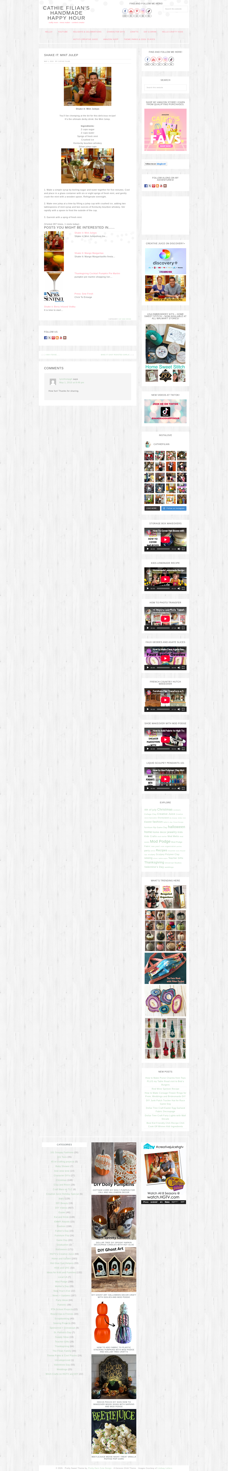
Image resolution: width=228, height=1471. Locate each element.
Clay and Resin (62, 1185)
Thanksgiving (154, 862)
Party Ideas (62, 1300)
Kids (180, 832)
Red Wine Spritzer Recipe (165, 1089)
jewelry (172, 832)
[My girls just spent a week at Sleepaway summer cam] (171, 477)
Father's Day (62, 1231)
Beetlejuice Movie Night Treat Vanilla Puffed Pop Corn (114, 1458)
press (153, 851)
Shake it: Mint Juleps (86, 233)
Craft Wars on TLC (62, 1189)
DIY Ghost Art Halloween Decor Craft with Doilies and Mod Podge (114, 1296)
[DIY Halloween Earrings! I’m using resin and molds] (182, 488)
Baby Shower (63, 1166)
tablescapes (163, 858)
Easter (148, 822)
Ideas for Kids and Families (61, 1272)
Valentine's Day (154, 866)
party (147, 850)
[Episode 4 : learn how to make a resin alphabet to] (182, 477)
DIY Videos (61, 1208)
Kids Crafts (150, 836)
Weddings (62, 1369)
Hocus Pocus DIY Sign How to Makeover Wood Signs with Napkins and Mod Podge (113, 1404)
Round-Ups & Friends (62, 1314)
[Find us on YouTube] (61, 337)
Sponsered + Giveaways (62, 1328)
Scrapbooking (62, 1318)
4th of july (150, 809)
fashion (158, 821)
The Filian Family (62, 1351)
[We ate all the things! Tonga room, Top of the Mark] (182, 499)
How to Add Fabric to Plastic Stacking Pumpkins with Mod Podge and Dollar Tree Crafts (114, 1349)
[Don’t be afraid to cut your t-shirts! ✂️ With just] (182, 466)
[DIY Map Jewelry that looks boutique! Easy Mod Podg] (149, 466)
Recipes (161, 850)
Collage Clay (150, 814)
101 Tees (62, 1157)
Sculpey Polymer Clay (167, 854)
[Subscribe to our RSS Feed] (57, 337)
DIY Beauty (62, 1203)
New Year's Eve (62, 1291)
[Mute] (179, 549)
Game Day (162, 827)
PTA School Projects (62, 1309)
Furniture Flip (62, 1235)
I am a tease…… (52, 355)
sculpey (151, 854)
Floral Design (178, 822)
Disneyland (163, 818)
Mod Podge (160, 841)
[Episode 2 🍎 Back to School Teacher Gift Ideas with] (171, 488)
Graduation (62, 1245)
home (148, 832)
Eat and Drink (125, 319)
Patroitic (62, 1305)
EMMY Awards (62, 1222)
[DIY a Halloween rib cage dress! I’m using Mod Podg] (171, 466)
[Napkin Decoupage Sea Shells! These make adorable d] (171, 456)
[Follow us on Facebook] (45, 337)
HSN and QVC (62, 1268)
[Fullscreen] (183, 549)
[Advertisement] (165, 215)
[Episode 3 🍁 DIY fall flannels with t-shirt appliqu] (149, 488)
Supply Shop (62, 1337)
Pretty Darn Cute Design (100, 1468)
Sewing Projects (62, 1323)
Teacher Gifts (175, 858)
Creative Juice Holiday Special (62, 1194)
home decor (160, 832)
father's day (168, 822)
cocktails (177, 810)
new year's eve (157, 846)
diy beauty (173, 818)
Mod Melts (173, 836)
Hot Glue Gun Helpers (62, 1263)
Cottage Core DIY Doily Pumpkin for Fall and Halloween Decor (114, 1191)
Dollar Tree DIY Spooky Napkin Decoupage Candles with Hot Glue (114, 1244)
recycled (171, 851)
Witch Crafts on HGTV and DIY (62, 1374)
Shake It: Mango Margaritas (89, 253)
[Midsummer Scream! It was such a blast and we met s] (149, 456)
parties (179, 846)
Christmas (165, 809)
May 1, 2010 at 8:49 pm (71, 382)
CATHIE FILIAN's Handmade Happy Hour (66, 13)
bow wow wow (62, 1171)
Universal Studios (173, 863)
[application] (165, 540)
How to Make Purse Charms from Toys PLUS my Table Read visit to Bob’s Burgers (165, 1081)
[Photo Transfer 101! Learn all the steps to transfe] (160, 456)
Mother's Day (62, 1286)
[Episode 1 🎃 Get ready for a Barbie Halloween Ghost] (160, 499)
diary (61, 1198)
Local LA (62, 1277)
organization (170, 846)
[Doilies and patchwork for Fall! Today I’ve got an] (149, 477)
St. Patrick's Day (62, 1332)
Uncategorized (62, 1360)
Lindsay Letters (165, 1468)
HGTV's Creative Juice (62, 1254)
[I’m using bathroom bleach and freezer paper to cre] (160, 488)
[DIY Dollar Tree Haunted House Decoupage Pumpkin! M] (182, 456)
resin (178, 851)
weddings (169, 867)
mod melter (162, 836)
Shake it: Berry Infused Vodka (59, 307)
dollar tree (182, 818)
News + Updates (61, 1295)
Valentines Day (62, 1365)
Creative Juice (166, 814)
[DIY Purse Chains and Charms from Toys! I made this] (149, 499)
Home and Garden (61, 1258)
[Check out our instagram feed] (64, 337)
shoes (155, 858)
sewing (148, 858)
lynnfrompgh (65, 379)
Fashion (61, 1226)
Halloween (61, 1249)
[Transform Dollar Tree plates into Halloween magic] (160, 466)
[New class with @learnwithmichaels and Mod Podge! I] (171, 499)
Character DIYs (62, 1175)
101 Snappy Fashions (61, 1152)
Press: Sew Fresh (84, 294)
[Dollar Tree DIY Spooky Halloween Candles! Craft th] (160, 477)
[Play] (147, 549)
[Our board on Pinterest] (53, 337)
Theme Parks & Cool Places (62, 1355)
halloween (176, 827)
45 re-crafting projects (62, 1162)
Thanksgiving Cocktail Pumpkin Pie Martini (97, 273)
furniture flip (150, 827)
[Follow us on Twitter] (49, 337)
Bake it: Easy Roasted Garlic (115, 355)
